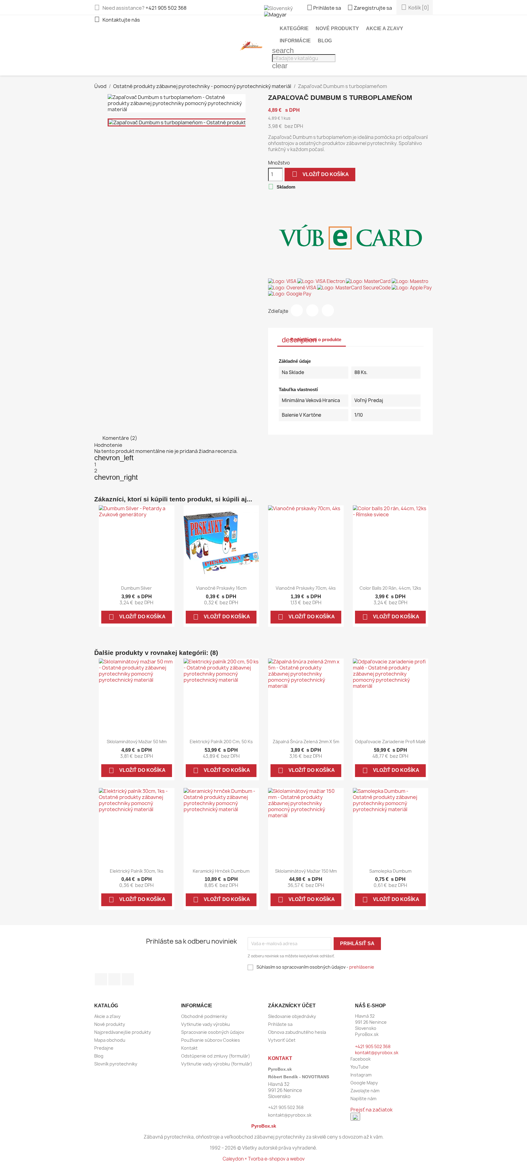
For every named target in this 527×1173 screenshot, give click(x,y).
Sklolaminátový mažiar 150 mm (306, 871)
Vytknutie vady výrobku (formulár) (216, 1064)
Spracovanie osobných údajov (212, 1032)
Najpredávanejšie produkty (122, 1032)
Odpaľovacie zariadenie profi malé (390, 741)
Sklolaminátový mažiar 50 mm (137, 741)
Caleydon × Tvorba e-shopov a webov (264, 1159)
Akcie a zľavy (384, 28)
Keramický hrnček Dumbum (221, 871)
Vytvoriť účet (282, 1040)
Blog (325, 40)
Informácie (295, 40)
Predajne (103, 1048)
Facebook (101, 979)
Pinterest (328, 310)
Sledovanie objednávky (292, 1016)
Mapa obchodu (109, 1040)
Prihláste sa (280, 1024)
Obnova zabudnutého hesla (297, 1032)
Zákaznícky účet (292, 1005)
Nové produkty (337, 28)
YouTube (114, 979)
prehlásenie (361, 967)
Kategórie (294, 28)
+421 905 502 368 (166, 8)
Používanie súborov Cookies (210, 1040)
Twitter (312, 310)
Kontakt (189, 1048)
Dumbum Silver (136, 588)
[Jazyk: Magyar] (275, 14)
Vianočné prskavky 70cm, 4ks (306, 588)
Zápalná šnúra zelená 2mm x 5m (306, 741)
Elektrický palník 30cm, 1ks (136, 871)
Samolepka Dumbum (390, 871)
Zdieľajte (297, 310)
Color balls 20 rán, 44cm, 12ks (390, 588)
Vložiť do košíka (320, 174)
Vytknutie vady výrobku (205, 1024)
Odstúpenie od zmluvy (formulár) (215, 1056)
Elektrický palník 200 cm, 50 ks (221, 741)
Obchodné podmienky (204, 1016)
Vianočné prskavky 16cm (221, 588)
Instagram (128, 979)
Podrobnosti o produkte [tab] (311, 340)
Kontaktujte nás (117, 19)
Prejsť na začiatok (371, 1109)
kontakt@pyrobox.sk (376, 1052)
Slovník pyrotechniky (115, 1064)
